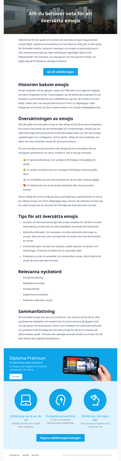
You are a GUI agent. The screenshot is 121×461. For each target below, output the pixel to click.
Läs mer (15, 376)
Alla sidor (35, 455)
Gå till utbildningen (60, 72)
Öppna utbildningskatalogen (60, 438)
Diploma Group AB (80, 455)
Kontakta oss (14, 455)
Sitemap (25, 455)
